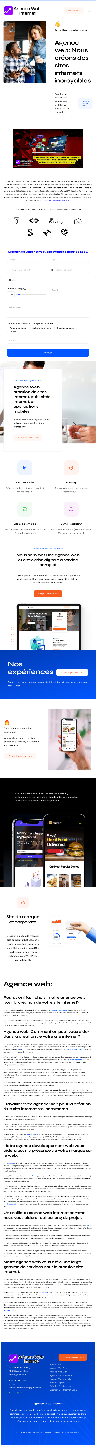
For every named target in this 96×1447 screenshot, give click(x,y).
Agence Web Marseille (60, 1379)
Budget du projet (16, 288)
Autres (13, 331)
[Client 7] (30, 229)
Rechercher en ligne (41, 328)
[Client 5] (34, 219)
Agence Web (56, 1364)
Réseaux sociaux (65, 328)
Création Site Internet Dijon (63, 1389)
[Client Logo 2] (64, 230)
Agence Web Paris (58, 1368)
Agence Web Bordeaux (61, 1375)
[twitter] (14, 1392)
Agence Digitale (57, 1382)
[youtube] (22, 1392)
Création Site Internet (60, 1386)
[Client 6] (16, 218)
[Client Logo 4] (78, 218)
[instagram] (18, 1392)
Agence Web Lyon (58, 1371)
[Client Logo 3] (47, 229)
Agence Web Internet (71, 1432)
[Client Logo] (56, 218)
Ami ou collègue (18, 328)
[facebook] (10, 1392)
